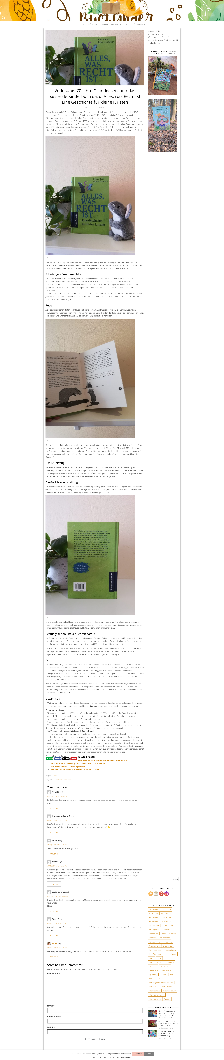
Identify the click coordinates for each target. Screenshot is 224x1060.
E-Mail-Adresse (55, 1016)
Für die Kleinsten (156, 942)
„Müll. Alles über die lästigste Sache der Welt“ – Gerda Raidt (78, 763)
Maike (102, 108)
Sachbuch (153, 966)
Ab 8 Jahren (153, 921)
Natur (159, 958)
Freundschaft (164, 938)
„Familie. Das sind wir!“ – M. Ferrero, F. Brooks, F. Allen (75, 769)
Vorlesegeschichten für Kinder (161, 982)
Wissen (167, 999)
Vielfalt (172, 974)
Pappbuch (170, 962)
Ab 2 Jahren (153, 909)
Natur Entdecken (156, 962)
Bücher (92, 24)
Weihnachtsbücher (156, 995)
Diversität (172, 933)
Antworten (54, 808)
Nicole (54, 943)
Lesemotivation (170, 954)
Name (50, 1006)
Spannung (153, 974)
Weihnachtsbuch (169, 991)
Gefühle (169, 942)
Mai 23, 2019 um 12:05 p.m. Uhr (57, 896)
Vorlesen (152, 987)
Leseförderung (155, 954)
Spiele (128, 24)
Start (82, 24)
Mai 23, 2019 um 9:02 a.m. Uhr (57, 845)
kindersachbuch (155, 950)
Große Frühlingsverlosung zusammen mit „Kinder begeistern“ (167, 1013)
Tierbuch (163, 974)
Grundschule (58, 780)
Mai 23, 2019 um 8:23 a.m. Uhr (57, 820)
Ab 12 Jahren (154, 929)
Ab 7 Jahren (166, 917)
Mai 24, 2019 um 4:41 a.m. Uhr (57, 948)
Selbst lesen (167, 970)
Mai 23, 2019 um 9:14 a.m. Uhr (57, 866)
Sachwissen (165, 966)
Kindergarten (168, 946)
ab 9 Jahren (166, 921)
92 (170, 1028)
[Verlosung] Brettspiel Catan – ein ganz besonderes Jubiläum (168, 1023)
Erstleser (152, 938)
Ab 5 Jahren (166, 913)
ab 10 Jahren (154, 925)
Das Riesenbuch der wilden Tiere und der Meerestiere (102, 760)
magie (151, 958)
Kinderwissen (67, 780)
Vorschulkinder (165, 987)
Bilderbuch (153, 933)
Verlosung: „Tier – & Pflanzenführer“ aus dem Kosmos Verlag (168, 1033)
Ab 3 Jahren (166, 909)
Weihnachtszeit (155, 999)
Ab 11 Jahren (167, 925)
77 (168, 1038)
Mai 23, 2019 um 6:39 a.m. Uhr (57, 796)
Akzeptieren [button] (138, 1054)
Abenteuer (167, 929)
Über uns (139, 24)
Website (51, 1027)
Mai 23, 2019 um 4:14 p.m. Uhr (57, 923)
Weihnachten (154, 991)
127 (169, 1018)
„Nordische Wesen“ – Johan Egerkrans (67, 766)
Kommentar (53, 973)
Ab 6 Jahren (153, 917)
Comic (163, 933)
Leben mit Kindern (110, 24)
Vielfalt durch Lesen (157, 978)
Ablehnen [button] (149, 1054)
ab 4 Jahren (153, 913)
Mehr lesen (126, 1057)
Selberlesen (154, 970)
